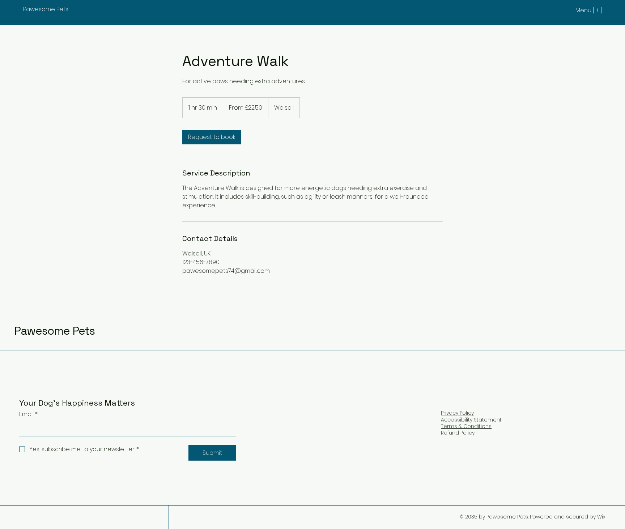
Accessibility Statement (471, 419)
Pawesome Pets (54, 330)
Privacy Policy (457, 412)
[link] (211, 137)
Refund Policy (458, 432)
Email (28, 414)
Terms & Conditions (466, 426)
